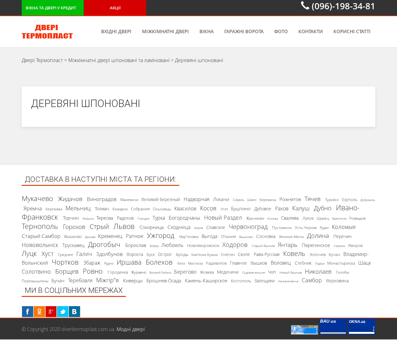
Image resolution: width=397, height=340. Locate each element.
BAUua (328, 321)
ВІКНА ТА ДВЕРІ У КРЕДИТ (51, 8)
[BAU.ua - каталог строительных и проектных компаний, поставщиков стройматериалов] (333, 329)
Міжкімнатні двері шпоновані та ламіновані (119, 60)
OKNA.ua (357, 322)
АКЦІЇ (115, 8)
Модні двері (131, 329)
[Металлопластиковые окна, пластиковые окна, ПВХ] (361, 329)
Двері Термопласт (42, 60)
